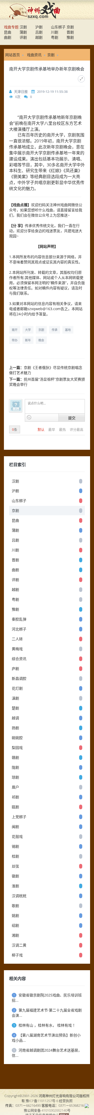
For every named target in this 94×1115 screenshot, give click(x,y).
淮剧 (15, 885)
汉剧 (23, 26)
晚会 (41, 340)
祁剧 (15, 796)
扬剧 (15, 727)
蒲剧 (23, 32)
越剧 (39, 37)
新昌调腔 (19, 678)
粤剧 (54, 37)
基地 (68, 330)
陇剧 (15, 767)
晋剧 (70, 32)
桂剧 (15, 856)
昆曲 (7, 32)
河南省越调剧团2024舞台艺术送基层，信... (47, 1053)
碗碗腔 (17, 737)
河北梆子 (19, 629)
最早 (52, 429)
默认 (41, 429)
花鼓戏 (17, 836)
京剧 (70, 26)
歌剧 (15, 905)
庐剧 (15, 668)
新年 (28, 340)
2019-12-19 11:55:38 (52, 91)
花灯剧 (17, 688)
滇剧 (15, 698)
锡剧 (15, 846)
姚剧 (15, 915)
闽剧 (15, 826)
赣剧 (15, 757)
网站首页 (12, 54)
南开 (14, 330)
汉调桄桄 (19, 895)
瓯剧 (15, 806)
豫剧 (70, 37)
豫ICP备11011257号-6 (42, 1100)
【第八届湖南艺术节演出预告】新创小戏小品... (46, 1038)
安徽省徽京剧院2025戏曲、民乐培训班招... (47, 998)
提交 (71, 417)
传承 (54, 330)
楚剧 (15, 708)
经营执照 (66, 1100)
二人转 (17, 638)
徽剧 (15, 875)
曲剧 (7, 37)
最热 (63, 429)
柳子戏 (17, 955)
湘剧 (15, 935)
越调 (15, 717)
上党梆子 (19, 816)
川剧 (54, 32)
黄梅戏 (17, 648)
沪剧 (39, 26)
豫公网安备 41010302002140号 (47, 1110)
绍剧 (15, 925)
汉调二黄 (19, 945)
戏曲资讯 (34, 54)
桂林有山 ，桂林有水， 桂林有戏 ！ (45, 1025)
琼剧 (15, 777)
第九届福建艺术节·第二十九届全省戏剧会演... (47, 1013)
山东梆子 (58, 26)
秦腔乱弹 (19, 619)
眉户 (15, 787)
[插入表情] (29, 417)
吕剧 (39, 32)
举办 (14, 340)
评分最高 (76, 429)
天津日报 (21, 91)
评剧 (23, 37)
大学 (28, 330)
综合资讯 (19, 658)
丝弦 (15, 866)
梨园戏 (17, 747)
